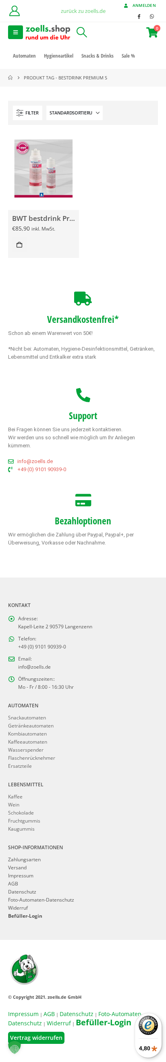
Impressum (20, 875)
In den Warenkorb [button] (19, 244)
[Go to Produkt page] (43, 168)
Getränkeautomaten (31, 725)
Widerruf (18, 907)
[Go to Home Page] (10, 78)
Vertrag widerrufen (36, 1037)
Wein (13, 804)
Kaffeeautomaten (27, 741)
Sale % (128, 55)
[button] (15, 32)
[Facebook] (138, 16)
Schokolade (21, 812)
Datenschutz (22, 891)
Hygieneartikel (58, 55)
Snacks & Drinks (97, 55)
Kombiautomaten (27, 733)
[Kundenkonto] (14, 11)
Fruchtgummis (24, 820)
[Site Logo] (48, 32)
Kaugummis (21, 828)
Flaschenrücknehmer (31, 757)
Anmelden (144, 5)
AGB (13, 883)
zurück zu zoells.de (83, 11)
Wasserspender (26, 749)
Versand (17, 867)
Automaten (24, 55)
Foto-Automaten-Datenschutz (41, 899)
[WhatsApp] (152, 16)
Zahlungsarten (24, 859)
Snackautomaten (27, 717)
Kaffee (15, 796)
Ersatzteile (20, 766)
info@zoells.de (34, 666)
